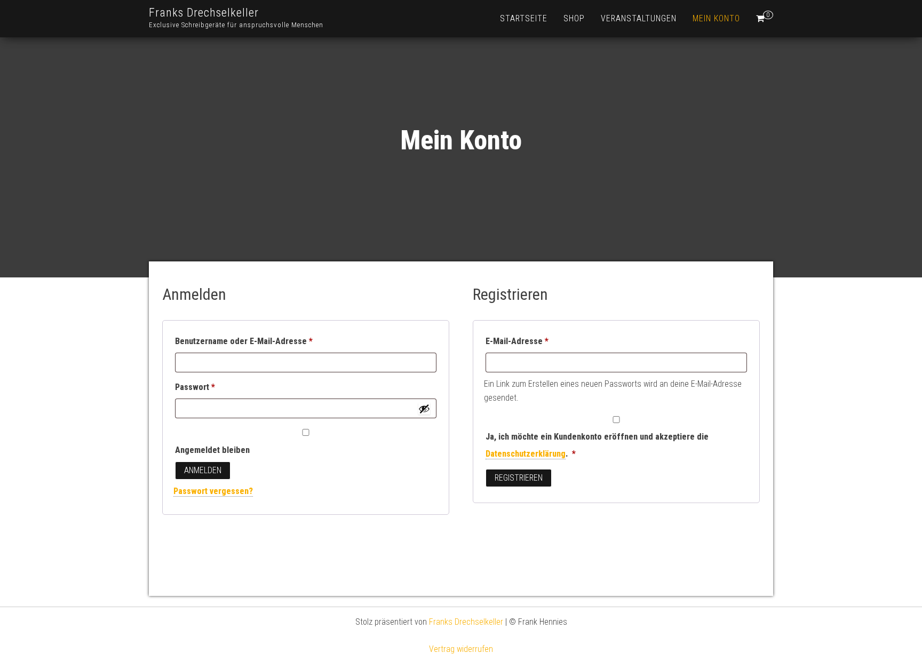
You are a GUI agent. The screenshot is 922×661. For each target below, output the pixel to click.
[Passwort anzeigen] (424, 409)
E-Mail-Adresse (539, 341)
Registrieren (519, 478)
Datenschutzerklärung (526, 454)
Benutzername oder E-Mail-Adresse (266, 341)
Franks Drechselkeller (204, 12)
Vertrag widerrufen (461, 649)
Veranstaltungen (639, 18)
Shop (574, 18)
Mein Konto (716, 18)
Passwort (217, 386)
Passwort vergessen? (213, 491)
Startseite (523, 18)
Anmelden (202, 470)
